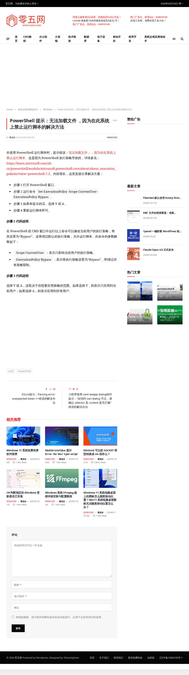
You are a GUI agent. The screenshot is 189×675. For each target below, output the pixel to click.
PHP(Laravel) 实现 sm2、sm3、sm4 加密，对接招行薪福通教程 (169, 286)
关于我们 (104, 657)
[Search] (181, 39)
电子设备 (101, 38)
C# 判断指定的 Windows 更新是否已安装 (23, 494)
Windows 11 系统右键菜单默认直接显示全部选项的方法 (139, 286)
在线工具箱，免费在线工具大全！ (148, 20)
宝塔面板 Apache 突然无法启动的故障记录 (139, 310)
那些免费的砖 (135, 657)
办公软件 (43, 38)
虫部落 (150, 657)
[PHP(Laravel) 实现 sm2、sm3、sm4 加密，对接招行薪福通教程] (170, 291)
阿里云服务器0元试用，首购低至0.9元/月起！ (97, 16)
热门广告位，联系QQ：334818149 (148, 16)
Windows (112, 137)
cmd (10, 371)
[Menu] (8, 38)
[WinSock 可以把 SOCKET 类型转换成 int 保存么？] (100, 436)
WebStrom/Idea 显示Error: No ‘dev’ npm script (61, 452)
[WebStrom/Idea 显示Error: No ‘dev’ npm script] (62, 436)
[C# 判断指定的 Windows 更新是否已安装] (23, 478)
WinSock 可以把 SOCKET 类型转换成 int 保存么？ (100, 452)
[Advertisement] (61, 331)
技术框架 (72, 38)
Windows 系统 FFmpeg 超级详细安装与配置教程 (61, 494)
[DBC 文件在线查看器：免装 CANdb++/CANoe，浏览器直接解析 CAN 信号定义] (133, 217)
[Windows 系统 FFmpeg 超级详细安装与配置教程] (62, 478)
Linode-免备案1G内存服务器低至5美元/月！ (96, 20)
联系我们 (118, 657)
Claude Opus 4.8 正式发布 (158, 249)
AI (174, 38)
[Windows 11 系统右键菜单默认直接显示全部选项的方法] (139, 291)
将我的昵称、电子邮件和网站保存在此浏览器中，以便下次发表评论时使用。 (60, 617)
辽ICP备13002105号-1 (171, 657)
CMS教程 (27, 38)
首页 (16, 38)
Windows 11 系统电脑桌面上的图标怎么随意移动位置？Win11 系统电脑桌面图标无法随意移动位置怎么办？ (99, 500)
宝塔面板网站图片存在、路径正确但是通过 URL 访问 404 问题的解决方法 (169, 310)
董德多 (12, 137)
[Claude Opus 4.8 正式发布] (133, 254)
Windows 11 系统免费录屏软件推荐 (22, 452)
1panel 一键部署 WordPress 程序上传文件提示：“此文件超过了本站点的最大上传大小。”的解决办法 (162, 231)
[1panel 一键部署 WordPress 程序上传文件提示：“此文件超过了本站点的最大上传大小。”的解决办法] (133, 235)
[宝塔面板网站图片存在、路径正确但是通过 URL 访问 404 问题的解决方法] (170, 314)
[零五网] (26, 20)
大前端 (57, 38)
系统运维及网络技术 (154, 38)
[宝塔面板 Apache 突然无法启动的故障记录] (139, 314)
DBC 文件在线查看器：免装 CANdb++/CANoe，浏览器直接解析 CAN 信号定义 (162, 213)
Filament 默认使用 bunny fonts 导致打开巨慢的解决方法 (161, 198)
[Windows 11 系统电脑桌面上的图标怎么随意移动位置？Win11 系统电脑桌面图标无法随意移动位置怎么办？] (100, 478)
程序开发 (133, 38)
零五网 (18, 657)
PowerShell (24, 371)
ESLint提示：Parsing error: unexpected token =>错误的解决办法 (33, 398)
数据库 (86, 38)
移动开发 (117, 38)
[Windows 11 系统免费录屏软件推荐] (23, 436)
